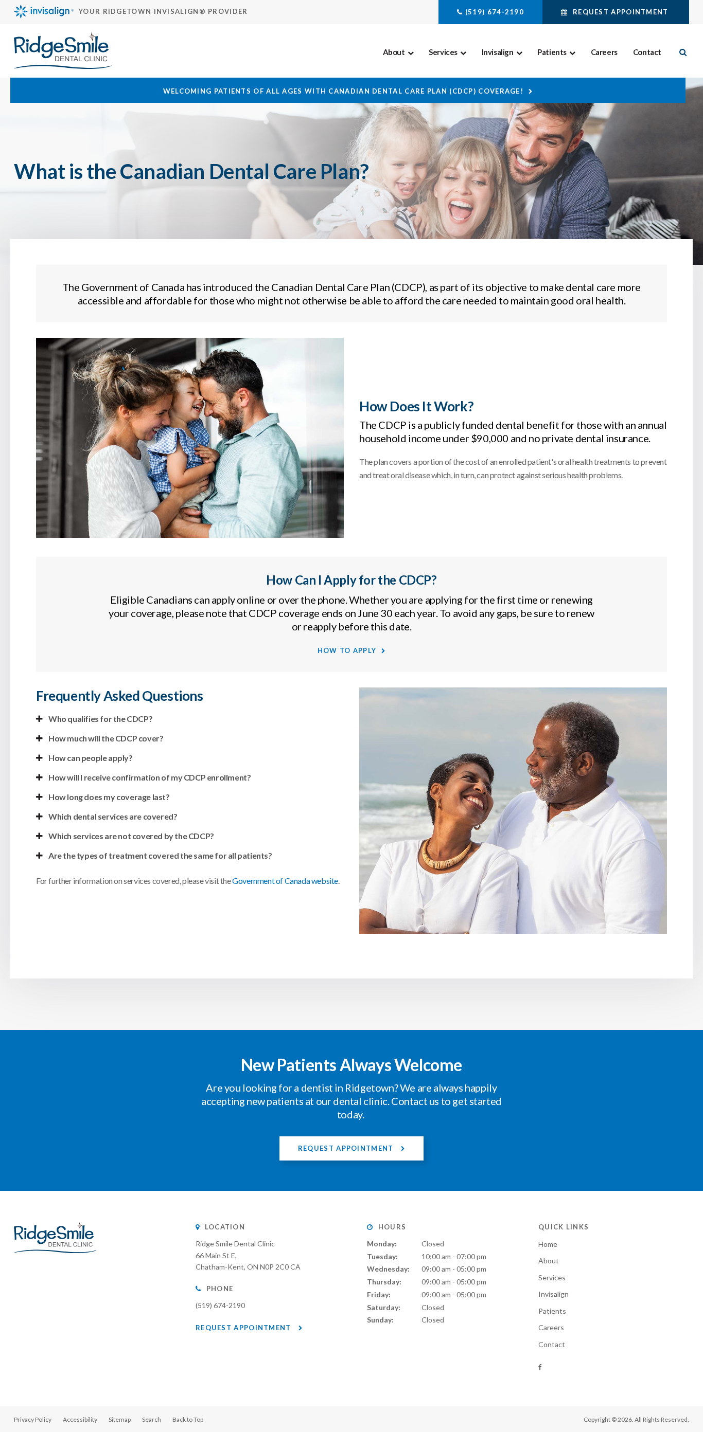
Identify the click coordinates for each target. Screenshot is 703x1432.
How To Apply (347, 650)
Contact (647, 52)
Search (151, 1419)
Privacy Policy (32, 1419)
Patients (552, 52)
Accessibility (80, 1419)
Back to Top (187, 1419)
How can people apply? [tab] (90, 758)
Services (443, 52)
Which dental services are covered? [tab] (112, 816)
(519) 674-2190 (494, 12)
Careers (604, 52)
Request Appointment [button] (621, 12)
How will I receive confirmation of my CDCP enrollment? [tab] (149, 777)
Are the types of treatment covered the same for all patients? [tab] (160, 855)
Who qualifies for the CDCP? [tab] (100, 718)
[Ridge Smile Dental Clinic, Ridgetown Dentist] (55, 1263)
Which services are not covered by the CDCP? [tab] (131, 836)
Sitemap (120, 1419)
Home (547, 1244)
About (394, 52)
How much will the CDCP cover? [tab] (105, 738)
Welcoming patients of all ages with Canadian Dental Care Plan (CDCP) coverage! (343, 91)
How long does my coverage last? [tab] (109, 797)
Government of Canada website (285, 880)
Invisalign (498, 52)
